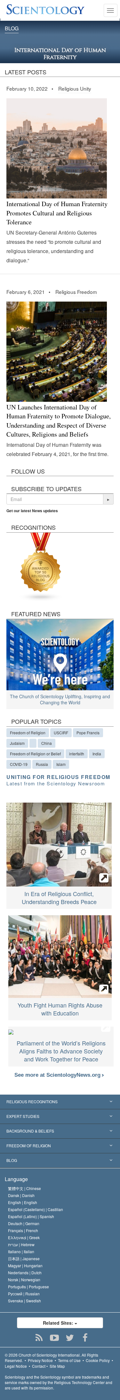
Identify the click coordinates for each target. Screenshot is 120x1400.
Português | (28, 1286)
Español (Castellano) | (35, 1209)
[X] (69, 1337)
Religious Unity (74, 88)
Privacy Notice (40, 1360)
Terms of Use (69, 1360)
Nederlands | (25, 1272)
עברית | (21, 1244)
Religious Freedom (76, 291)
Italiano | (21, 1251)
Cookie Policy (98, 1360)
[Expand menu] (60, 1102)
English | (22, 1202)
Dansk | (21, 1195)
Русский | (24, 1293)
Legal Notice (16, 1366)
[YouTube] (54, 1337)
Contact (38, 1366)
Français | (23, 1230)
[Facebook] (85, 1337)
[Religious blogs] (41, 566)
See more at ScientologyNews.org (58, 1075)
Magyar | (25, 1265)
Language (16, 1179)
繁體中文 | (24, 1188)
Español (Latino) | (31, 1216)
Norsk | (24, 1279)
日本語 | (24, 1258)
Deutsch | (23, 1223)
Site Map (57, 1366)
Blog (12, 28)
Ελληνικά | (24, 1237)
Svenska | (24, 1300)
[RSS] (38, 1337)
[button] (108, 499)
